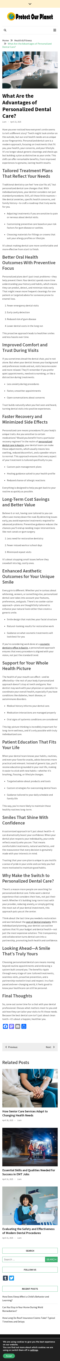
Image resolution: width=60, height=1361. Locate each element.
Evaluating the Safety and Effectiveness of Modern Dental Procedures (28, 1231)
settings (34, 1350)
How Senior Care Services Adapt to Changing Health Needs (25, 1113)
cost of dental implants (38, 921)
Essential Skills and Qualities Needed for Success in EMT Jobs (28, 1172)
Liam (4, 122)
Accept (9, 1356)
